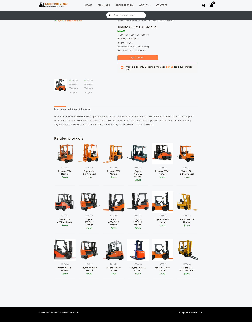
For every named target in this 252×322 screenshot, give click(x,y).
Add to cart (138, 58)
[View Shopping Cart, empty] (211, 5)
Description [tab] (60, 109)
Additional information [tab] (79, 109)
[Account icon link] (203, 5)
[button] (148, 5)
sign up (170, 66)
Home (120, 21)
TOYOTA (146, 21)
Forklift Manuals (132, 21)
